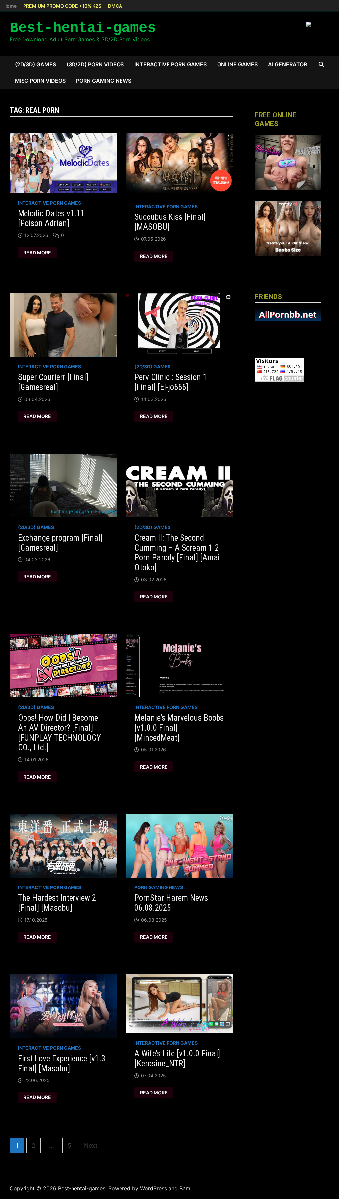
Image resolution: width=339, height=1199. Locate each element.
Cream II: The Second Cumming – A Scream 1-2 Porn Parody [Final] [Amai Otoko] (177, 552)
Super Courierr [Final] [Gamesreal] (53, 382)
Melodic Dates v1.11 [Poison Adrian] (51, 218)
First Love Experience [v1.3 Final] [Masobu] (61, 1063)
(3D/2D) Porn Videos (95, 64)
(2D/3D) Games (35, 64)
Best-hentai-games (83, 28)
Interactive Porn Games (170, 64)
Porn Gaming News (103, 80)
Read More (37, 252)
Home (10, 6)
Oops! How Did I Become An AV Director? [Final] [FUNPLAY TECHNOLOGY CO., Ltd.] (59, 732)
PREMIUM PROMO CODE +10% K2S (62, 6)
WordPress (153, 1188)
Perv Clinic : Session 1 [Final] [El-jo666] (170, 382)
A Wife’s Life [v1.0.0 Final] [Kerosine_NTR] (177, 1058)
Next (91, 1145)
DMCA (115, 6)
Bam (184, 1188)
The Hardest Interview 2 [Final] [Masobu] (57, 903)
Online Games (237, 64)
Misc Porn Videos (40, 80)
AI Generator (287, 64)
